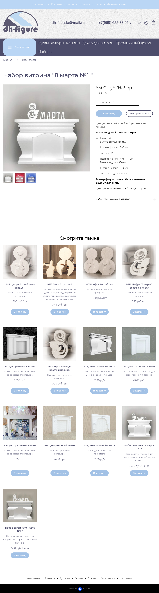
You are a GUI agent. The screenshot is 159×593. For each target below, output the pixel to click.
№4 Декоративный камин (20, 445)
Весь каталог (29, 59)
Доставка (72, 4)
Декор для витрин (97, 42)
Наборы (45, 51)
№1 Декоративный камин (20, 366)
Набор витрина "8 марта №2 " (20, 529)
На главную (126, 578)
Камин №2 (105, 138)
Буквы (43, 42)
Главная (7, 59)
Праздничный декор (133, 42)
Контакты (56, 4)
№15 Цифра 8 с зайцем (99, 284)
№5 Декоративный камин (59, 445)
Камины (73, 42)
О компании (39, 4)
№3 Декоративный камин (139, 366)
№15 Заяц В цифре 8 (59, 284)
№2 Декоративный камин (99, 366)
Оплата (86, 4)
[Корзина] (154, 22)
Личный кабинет (117, 4)
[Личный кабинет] (146, 22)
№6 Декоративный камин (99, 445)
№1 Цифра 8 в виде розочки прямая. (59, 368)
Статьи (98, 4)
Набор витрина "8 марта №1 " (139, 447)
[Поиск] (139, 22)
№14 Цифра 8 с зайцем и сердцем (20, 286)
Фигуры (57, 42)
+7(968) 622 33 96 (114, 22)
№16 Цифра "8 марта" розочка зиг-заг (139, 286)
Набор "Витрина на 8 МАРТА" (113, 199)
